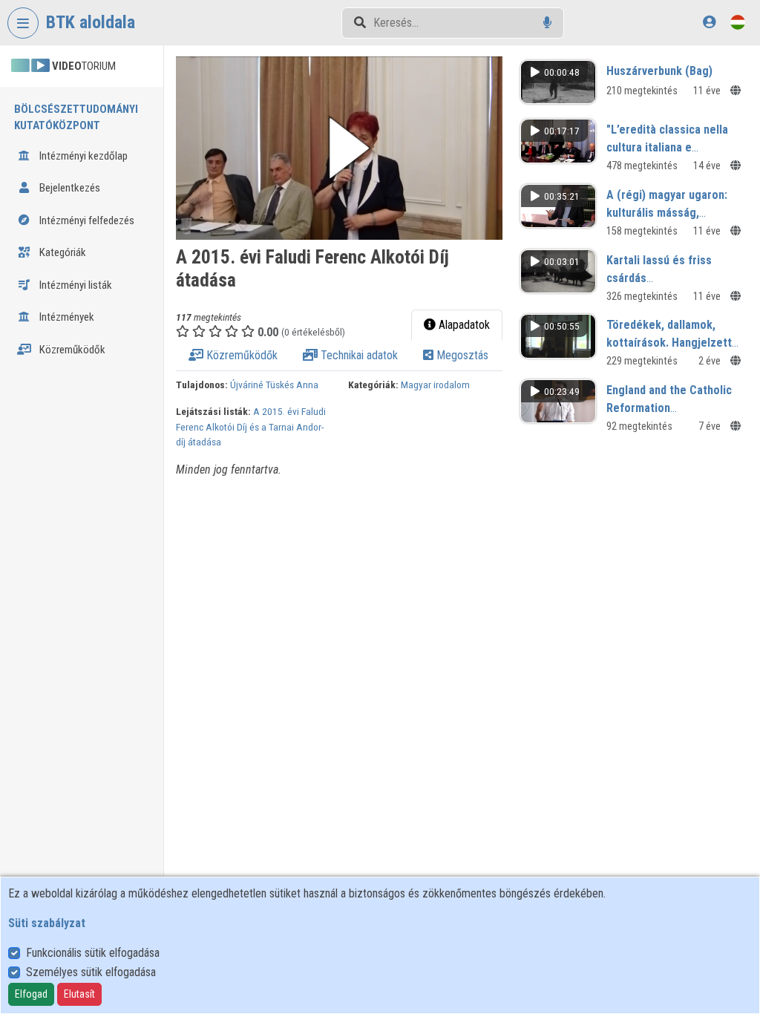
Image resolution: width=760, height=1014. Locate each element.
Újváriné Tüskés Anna (274, 384)
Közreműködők (71, 349)
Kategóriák (61, 252)
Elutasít (79, 994)
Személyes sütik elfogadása (91, 972)
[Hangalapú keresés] (547, 23)
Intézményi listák (74, 285)
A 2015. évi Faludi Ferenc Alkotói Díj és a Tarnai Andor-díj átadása (251, 426)
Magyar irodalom (435, 384)
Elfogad (31, 994)
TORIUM (84, 66)
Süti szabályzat (46, 923)
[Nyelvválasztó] (737, 22)
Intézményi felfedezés (85, 220)
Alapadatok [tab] (463, 325)
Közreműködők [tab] (240, 355)
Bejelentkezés (68, 187)
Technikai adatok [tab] (358, 355)
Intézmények (65, 317)
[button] (339, 148)
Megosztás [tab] (460, 355)
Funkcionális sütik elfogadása (93, 953)
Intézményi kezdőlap (82, 156)
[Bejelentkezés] (709, 22)
